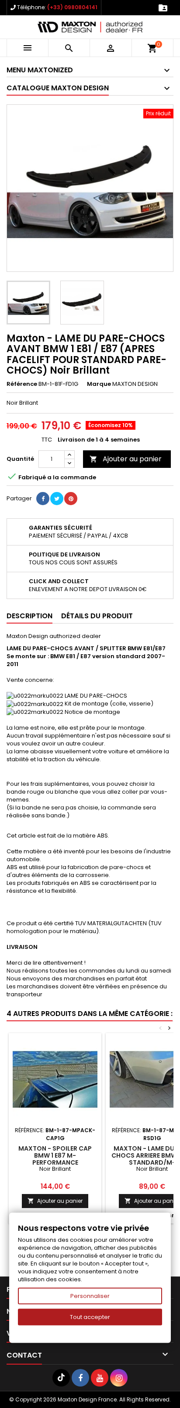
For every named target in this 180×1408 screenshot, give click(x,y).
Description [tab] (29, 616)
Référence (22, 384)
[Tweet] (56, 498)
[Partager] (42, 498)
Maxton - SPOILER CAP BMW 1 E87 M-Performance (55, 1155)
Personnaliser (90, 1296)
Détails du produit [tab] (97, 616)
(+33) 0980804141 (72, 7)
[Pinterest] (70, 498)
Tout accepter (90, 1317)
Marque (99, 384)
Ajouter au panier (126, 459)
